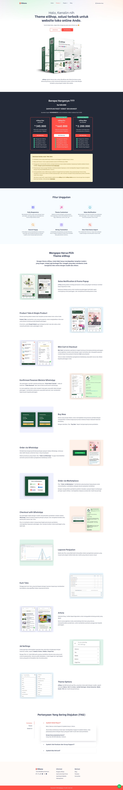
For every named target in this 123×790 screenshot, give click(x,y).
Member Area (100, 3)
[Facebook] (36, 774)
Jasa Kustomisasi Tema (62, 774)
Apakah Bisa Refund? (53, 750)
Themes (58, 3)
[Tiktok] (40, 774)
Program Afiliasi (60, 771)
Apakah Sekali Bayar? (53, 723)
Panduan (77, 774)
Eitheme (61, 788)
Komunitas (77, 776)
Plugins (65, 3)
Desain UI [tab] (29, 728)
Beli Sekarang (67, 29)
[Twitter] (44, 774)
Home (52, 3)
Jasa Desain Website (61, 776)
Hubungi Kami (59, 778)
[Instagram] (38, 774)
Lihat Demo (55, 29)
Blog (71, 3)
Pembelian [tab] (29, 723)
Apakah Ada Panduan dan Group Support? (60, 744)
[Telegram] (42, 774)
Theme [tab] (30, 725)
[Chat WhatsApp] (119, 786)
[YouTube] (46, 774)
